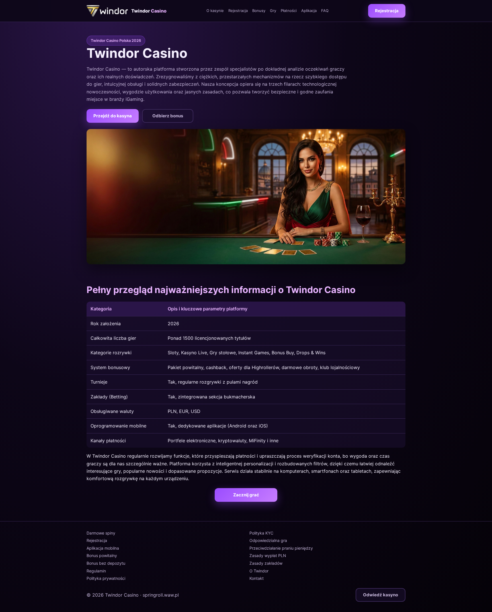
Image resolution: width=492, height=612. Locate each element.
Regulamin (96, 570)
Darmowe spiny (101, 533)
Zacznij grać (246, 495)
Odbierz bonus (167, 115)
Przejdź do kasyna (112, 115)
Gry (273, 10)
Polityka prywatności (106, 578)
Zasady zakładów (265, 563)
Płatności (289, 10)
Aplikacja (309, 10)
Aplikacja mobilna (103, 548)
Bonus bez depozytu (106, 563)
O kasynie (215, 10)
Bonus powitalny (102, 555)
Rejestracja (238, 10)
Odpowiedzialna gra (268, 540)
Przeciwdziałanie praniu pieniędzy (281, 548)
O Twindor (258, 570)
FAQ (325, 10)
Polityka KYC (261, 533)
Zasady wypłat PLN (267, 555)
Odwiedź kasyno (380, 594)
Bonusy (258, 10)
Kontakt (256, 578)
